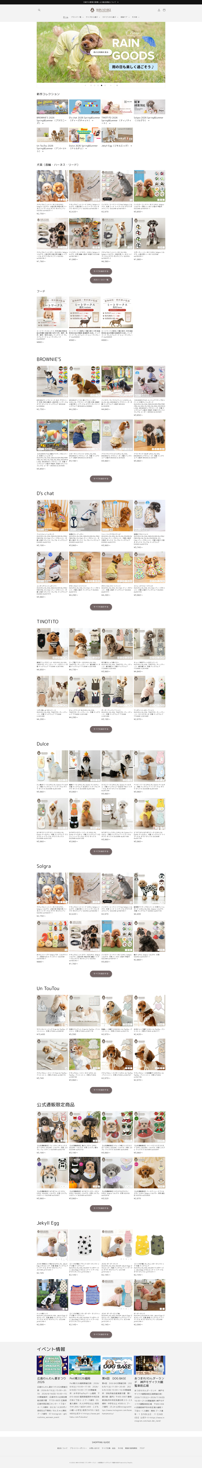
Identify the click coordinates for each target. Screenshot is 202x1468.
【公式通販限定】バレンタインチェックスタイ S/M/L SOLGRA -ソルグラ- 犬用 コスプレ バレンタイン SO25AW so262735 (52, 1148)
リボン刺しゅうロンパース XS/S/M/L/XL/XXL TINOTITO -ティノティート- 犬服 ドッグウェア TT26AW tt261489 (52, 713)
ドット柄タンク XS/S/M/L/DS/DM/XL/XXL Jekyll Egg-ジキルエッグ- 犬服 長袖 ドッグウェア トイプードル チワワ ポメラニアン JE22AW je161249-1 (52, 1317)
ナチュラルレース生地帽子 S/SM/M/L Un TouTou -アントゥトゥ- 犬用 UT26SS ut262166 (149, 1075)
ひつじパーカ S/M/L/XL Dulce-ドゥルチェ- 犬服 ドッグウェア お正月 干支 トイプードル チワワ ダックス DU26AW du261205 (116, 788)
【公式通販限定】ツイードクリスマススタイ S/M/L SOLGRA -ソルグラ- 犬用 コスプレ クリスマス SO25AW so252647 (149, 1148)
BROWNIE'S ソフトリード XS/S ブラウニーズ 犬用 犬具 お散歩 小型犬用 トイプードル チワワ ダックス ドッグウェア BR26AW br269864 (52, 403)
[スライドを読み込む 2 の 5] (94, 85)
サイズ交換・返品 (108, 1448)
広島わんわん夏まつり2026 (51, 1380)
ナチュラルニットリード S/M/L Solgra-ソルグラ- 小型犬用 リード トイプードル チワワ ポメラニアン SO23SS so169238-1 (84, 207)
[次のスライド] (110, 85)
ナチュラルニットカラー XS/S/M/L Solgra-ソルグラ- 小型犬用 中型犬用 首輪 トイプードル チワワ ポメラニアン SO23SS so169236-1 (52, 255)
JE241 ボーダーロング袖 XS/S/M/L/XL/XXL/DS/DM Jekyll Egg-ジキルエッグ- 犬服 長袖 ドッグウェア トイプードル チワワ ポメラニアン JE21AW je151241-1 (116, 1317)
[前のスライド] (85, 85)
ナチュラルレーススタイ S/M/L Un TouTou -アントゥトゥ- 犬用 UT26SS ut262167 (117, 1074)
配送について (62, 1448)
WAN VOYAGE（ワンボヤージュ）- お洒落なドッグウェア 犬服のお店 (97, 1463)
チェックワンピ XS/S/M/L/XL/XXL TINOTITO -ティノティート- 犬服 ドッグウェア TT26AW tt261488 (84, 712)
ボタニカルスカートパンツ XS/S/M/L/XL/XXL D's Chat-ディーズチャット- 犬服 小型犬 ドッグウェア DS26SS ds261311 (117, 589)
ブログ (142, 1448)
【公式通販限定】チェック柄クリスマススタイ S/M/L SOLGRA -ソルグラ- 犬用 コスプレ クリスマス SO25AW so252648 (116, 1148)
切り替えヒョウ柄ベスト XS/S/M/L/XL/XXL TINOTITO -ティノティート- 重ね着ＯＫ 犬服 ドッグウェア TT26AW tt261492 (116, 665)
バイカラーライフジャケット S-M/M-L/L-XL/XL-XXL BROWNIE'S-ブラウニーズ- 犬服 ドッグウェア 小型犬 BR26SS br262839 (116, 403)
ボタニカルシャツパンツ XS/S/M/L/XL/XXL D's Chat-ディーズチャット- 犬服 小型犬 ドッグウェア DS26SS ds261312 (84, 589)
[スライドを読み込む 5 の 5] (105, 85)
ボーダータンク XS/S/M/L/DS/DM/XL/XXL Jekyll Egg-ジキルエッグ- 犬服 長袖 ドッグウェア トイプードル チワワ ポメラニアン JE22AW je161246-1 (149, 1317)
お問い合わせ (94, 1448)
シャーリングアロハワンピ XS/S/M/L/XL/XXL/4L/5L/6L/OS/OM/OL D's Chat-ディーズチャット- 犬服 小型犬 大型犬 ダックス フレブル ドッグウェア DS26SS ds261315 (116, 538)
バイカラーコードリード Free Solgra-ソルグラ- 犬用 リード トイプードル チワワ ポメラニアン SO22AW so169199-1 (116, 207)
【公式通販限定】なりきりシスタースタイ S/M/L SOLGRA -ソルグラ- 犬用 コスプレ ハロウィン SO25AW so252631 (84, 1193)
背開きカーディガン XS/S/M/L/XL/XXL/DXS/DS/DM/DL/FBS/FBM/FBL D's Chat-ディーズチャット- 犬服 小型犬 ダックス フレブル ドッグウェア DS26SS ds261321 (84, 538)
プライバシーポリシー (78, 1448)
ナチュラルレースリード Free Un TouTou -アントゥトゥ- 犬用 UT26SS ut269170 (52, 1074)
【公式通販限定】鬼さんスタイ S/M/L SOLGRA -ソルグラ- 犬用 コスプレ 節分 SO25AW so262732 (83, 1148)
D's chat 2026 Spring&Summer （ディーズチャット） (84, 119)
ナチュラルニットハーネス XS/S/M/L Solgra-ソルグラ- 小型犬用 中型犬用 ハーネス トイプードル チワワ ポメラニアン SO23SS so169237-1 (52, 208)
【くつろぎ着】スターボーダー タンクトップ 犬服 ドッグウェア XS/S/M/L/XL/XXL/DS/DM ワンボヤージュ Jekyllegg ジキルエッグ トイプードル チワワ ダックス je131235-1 (84, 1317)
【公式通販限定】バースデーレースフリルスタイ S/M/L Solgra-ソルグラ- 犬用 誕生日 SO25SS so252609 (149, 1193)
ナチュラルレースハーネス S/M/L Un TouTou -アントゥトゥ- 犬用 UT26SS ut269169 (82, 1075)
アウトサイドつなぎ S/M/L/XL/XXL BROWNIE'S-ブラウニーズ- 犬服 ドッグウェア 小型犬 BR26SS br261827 (149, 456)
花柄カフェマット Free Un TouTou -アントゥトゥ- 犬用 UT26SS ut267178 (84, 1030)
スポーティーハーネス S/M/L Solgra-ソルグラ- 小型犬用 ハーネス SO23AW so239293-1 (149, 254)
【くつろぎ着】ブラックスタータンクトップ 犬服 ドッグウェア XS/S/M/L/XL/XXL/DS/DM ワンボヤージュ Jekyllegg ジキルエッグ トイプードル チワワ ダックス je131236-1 (84, 1268)
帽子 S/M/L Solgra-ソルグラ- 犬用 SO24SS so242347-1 (146, 956)
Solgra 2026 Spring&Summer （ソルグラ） (148, 119)
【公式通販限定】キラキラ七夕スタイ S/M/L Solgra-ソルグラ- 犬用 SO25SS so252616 (115, 1193)
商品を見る (101, 52)
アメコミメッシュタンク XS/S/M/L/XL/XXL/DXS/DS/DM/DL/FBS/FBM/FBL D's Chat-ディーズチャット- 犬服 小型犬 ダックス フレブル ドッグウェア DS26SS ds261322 (52, 538)
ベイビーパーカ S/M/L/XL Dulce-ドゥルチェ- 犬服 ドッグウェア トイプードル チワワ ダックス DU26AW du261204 (149, 787)
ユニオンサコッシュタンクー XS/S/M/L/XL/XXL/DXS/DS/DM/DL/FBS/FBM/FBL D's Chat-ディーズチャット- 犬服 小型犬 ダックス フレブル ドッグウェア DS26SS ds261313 (52, 590)
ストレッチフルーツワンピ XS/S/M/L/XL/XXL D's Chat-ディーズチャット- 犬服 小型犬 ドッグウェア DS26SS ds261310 (149, 589)
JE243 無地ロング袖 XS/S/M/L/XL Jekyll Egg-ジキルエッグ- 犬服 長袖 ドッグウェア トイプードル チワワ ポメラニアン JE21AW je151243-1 (52, 1267)
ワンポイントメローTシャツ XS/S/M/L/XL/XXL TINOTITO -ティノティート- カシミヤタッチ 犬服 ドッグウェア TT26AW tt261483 (149, 713)
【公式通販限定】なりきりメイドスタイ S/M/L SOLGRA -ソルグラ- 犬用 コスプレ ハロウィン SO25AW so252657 (52, 1193)
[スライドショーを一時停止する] (116, 85)
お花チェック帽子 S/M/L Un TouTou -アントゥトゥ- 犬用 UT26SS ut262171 (149, 1030)
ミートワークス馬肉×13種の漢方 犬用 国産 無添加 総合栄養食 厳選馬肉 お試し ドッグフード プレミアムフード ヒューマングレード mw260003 (117, 334)
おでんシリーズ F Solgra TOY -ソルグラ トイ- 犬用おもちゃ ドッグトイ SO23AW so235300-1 (52, 957)
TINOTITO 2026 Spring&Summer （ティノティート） (116, 120)
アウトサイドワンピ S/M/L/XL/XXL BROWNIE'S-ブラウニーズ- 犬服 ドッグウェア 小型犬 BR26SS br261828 (116, 456)
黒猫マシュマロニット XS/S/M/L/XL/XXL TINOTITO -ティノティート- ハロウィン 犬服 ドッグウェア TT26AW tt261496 (52, 664)
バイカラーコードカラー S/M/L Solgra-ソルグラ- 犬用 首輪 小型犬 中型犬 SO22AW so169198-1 (84, 254)
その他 (120, 1448)
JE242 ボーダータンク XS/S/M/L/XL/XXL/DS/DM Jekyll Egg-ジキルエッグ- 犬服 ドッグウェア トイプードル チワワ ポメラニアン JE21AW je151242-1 (116, 1268)
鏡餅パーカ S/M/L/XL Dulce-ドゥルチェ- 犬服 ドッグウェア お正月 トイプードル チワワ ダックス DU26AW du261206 (84, 787)
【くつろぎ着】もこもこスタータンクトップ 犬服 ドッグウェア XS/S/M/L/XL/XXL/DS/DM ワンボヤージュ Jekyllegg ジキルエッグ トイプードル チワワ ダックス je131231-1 (149, 1268)
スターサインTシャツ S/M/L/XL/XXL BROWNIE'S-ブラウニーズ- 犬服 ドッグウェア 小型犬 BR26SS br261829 (84, 456)
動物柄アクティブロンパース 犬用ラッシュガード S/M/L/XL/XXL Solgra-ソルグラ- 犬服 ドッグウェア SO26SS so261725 (149, 909)
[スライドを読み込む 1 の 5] (91, 85)
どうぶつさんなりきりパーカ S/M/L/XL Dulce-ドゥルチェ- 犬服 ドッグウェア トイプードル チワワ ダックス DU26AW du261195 (149, 835)
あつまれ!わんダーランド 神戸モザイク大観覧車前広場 (149, 1382)
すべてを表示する (101, 271)
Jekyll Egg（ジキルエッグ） (115, 145)
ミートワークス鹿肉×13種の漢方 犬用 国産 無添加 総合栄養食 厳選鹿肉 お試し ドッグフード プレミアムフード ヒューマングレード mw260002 (84, 334)
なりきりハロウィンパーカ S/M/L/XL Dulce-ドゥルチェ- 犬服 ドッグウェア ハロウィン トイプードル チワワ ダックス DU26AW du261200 (84, 835)
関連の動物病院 (131, 1448)
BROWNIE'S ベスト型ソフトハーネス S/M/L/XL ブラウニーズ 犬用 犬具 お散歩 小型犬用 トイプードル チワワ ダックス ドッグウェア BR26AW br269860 (84, 403)
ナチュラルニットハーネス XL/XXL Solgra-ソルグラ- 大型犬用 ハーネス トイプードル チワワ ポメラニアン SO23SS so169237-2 (116, 255)
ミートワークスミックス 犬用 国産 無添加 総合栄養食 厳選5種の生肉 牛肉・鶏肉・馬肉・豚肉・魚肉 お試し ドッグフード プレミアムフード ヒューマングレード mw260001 (52, 335)
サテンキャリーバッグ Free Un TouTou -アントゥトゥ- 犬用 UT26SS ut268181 (52, 1030)
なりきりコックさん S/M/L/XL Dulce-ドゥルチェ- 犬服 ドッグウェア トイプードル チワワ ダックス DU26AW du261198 (117, 834)
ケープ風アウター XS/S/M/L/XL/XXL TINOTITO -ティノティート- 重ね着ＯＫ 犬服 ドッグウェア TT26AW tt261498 (84, 664)
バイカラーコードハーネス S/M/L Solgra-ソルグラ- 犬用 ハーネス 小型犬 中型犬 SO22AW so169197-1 (149, 207)
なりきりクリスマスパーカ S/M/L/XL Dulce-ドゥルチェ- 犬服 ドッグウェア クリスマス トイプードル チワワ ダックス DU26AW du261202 (52, 835)
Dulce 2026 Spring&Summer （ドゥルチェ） (83, 147)
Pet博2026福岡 (80, 1378)
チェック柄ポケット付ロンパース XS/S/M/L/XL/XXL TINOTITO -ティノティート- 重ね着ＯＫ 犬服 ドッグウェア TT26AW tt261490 (149, 665)
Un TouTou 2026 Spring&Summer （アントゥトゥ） (52, 148)
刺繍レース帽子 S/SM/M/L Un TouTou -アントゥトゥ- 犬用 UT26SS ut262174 (116, 1030)
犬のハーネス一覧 (101, 280)
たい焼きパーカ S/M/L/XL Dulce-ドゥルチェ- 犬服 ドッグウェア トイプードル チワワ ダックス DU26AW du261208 (52, 787)
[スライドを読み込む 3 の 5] (98, 85)
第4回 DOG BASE (114, 1378)
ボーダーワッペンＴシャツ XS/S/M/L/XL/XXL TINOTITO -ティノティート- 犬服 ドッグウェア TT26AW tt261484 (116, 713)
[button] (39, 10)
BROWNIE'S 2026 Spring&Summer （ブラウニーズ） (52, 120)
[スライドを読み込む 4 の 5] (101, 85)
